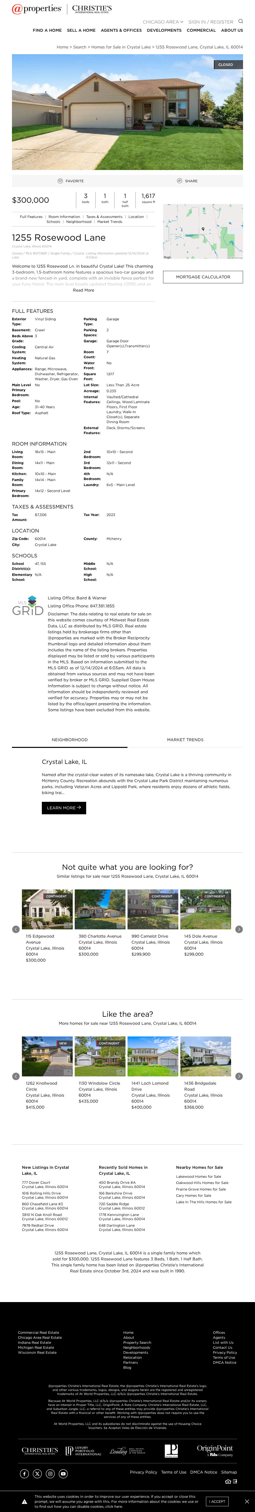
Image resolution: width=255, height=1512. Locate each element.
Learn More (62, 808)
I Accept (217, 1502)
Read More (83, 290)
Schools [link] (54, 222)
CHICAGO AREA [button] (161, 21)
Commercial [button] (201, 30)
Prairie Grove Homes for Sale (201, 1189)
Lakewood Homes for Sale (198, 1176)
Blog (127, 1367)
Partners (130, 1362)
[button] (203, 231)
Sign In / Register (211, 21)
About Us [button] (232, 30)
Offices (219, 1333)
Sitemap (229, 1472)
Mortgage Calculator (203, 277)
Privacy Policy (225, 1352)
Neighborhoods (136, 1347)
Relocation (132, 1357)
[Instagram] (50, 1477)
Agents (219, 1338)
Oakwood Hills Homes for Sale (202, 1183)
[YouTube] (63, 1477)
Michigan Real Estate (36, 1347)
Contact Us (222, 1347)
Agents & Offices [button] (121, 30)
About (128, 1338)
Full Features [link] (32, 217)
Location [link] (136, 217)
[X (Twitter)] (37, 1477)
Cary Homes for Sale (193, 1195)
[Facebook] (24, 1477)
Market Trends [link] (109, 222)
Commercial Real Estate (38, 1333)
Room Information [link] (65, 217)
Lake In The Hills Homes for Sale (204, 1202)
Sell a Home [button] (81, 30)
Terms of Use (224, 1357)
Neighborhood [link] (79, 222)
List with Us (223, 1342)
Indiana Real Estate (34, 1342)
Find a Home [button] (47, 30)
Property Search (137, 1342)
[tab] (70, 740)
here (118, 1507)
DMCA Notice (224, 1362)
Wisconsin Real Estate (37, 1352)
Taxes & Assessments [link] (105, 217)
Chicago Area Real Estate (40, 1338)
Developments (164, 30)
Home (128, 1333)
